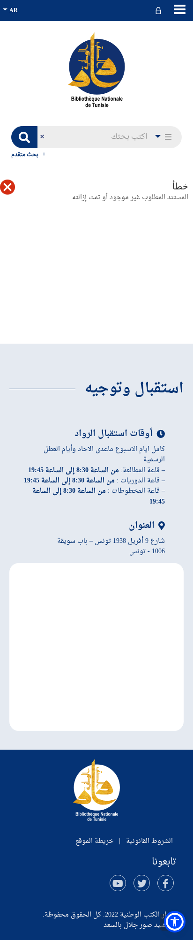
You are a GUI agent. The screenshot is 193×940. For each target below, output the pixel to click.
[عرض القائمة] (179, 9)
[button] (164, 137)
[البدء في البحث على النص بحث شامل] (24, 137)
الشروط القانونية (149, 841)
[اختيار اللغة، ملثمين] (11, 10)
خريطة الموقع (94, 841)
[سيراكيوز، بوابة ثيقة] (96, 69)
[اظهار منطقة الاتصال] (159, 10)
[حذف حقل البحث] (42, 137)
